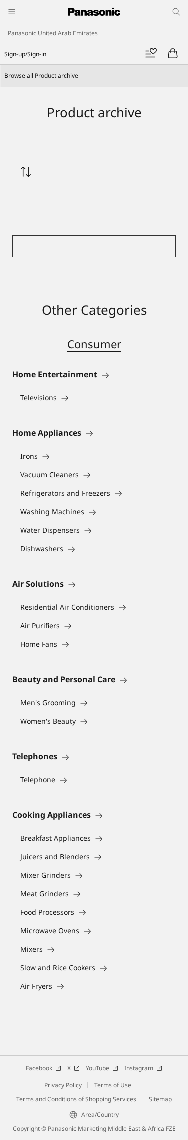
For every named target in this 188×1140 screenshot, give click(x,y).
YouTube (97, 1068)
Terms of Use (112, 1085)
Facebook (39, 1068)
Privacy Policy (63, 1085)
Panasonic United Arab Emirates (53, 33)
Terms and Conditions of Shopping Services (76, 1099)
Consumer (94, 344)
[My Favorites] (151, 53)
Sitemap (160, 1099)
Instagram (138, 1068)
